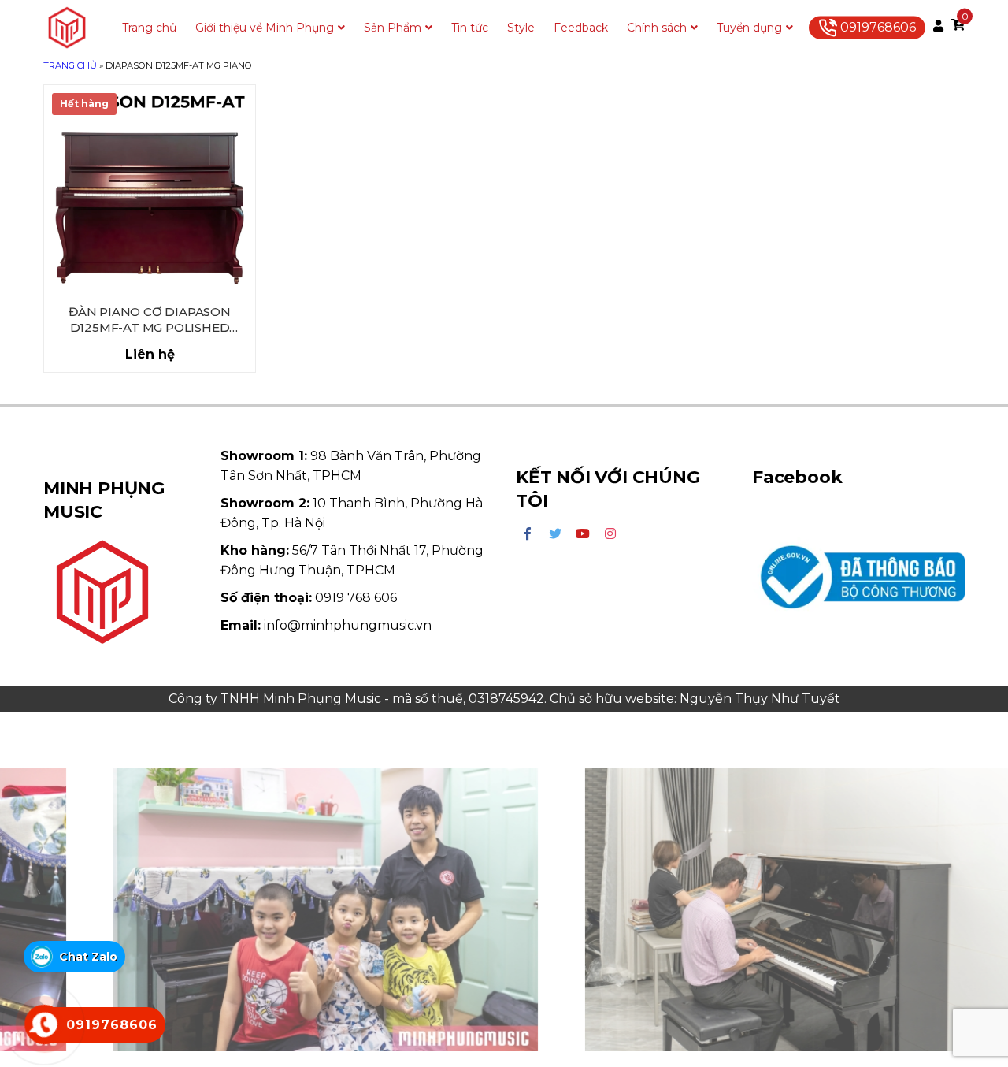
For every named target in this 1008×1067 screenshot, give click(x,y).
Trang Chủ (70, 65)
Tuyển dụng (749, 27)
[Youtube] (583, 534)
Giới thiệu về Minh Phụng (264, 27)
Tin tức (469, 27)
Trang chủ (149, 27)
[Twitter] (555, 534)
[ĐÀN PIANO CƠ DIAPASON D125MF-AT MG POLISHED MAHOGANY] (149, 190)
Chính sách (657, 27)
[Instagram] (610, 534)
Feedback (581, 27)
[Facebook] (527, 534)
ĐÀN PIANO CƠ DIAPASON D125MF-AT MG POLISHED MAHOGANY (150, 320)
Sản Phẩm (392, 27)
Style (521, 27)
